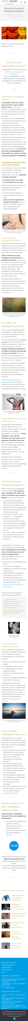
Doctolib (9, 835)
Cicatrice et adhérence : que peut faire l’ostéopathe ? (17, 935)
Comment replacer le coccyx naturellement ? (18, 925)
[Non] (26, 1015)
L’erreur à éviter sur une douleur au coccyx (14, 995)
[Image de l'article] (6, 898)
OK (14, 1018)
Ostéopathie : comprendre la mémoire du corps (18, 907)
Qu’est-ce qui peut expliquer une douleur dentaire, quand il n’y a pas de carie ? (14, 1007)
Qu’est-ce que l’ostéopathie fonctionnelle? (17, 945)
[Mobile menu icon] (24, 2)
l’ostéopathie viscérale (11, 793)
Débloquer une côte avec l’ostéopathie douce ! (19, 916)
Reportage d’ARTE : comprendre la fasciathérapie (18, 898)
